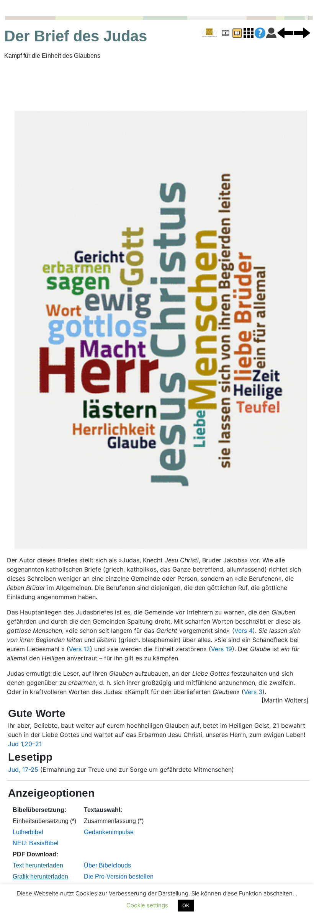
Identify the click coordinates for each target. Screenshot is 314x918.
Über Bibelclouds (107, 865)
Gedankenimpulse (109, 832)
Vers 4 (243, 630)
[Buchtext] (237, 32)
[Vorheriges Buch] (285, 32)
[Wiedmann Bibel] (209, 33)
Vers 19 (221, 649)
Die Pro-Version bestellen (119, 876)
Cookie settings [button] (147, 905)
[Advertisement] (157, 85)
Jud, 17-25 (23, 769)
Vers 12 (79, 649)
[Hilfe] (260, 33)
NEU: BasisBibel (36, 843)
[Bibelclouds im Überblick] (248, 32)
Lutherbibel (28, 832)
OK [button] (185, 905)
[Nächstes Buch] (302, 32)
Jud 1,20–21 (25, 744)
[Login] (271, 32)
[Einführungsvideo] (225, 32)
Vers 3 (253, 692)
